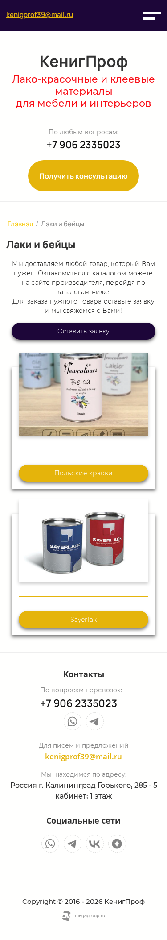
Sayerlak (83, 620)
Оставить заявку (83, 331)
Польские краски (83, 473)
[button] (152, 16)
